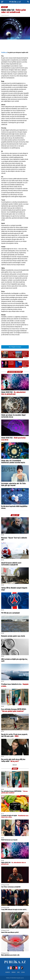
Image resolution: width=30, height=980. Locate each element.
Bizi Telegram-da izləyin (15, 347)
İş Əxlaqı (23, 972)
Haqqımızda (7, 972)
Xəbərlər (13, 972)
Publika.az (4, 52)
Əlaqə (18, 972)
